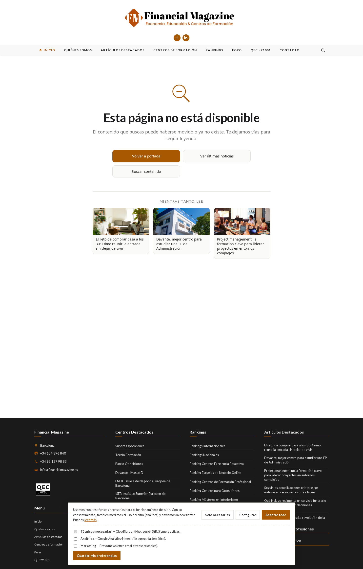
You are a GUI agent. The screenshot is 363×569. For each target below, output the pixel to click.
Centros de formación (48, 544)
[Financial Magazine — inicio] (181, 18)
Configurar (247, 515)
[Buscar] (323, 50)
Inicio (37, 521)
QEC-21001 (42, 560)
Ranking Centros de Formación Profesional (220, 482)
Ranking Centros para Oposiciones (215, 491)
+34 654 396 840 (53, 453)
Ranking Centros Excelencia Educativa (217, 464)
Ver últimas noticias (217, 155)
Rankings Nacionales (204, 455)
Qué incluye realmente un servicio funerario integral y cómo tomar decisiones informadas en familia (295, 505)
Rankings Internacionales (207, 446)
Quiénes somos (45, 529)
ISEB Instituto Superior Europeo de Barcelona (140, 496)
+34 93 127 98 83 (53, 461)
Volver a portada (146, 155)
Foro (37, 552)
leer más (90, 520)
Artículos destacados (48, 537)
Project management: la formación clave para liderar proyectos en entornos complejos (293, 475)
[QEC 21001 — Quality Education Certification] (43, 489)
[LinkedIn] (185, 37)
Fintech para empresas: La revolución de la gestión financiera (294, 520)
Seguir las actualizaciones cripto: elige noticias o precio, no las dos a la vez (291, 490)
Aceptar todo (275, 515)
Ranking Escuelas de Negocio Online (215, 473)
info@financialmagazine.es (59, 470)
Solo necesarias (217, 515)
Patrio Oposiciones (129, 464)
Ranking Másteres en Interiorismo (214, 500)
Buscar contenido (146, 171)
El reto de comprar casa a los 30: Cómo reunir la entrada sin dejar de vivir (292, 447)
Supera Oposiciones (129, 446)
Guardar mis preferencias (97, 556)
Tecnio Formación (128, 455)
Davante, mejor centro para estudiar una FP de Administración (295, 460)
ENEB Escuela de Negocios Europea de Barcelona (142, 483)
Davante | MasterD (129, 473)
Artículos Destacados (284, 432)
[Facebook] (177, 37)
